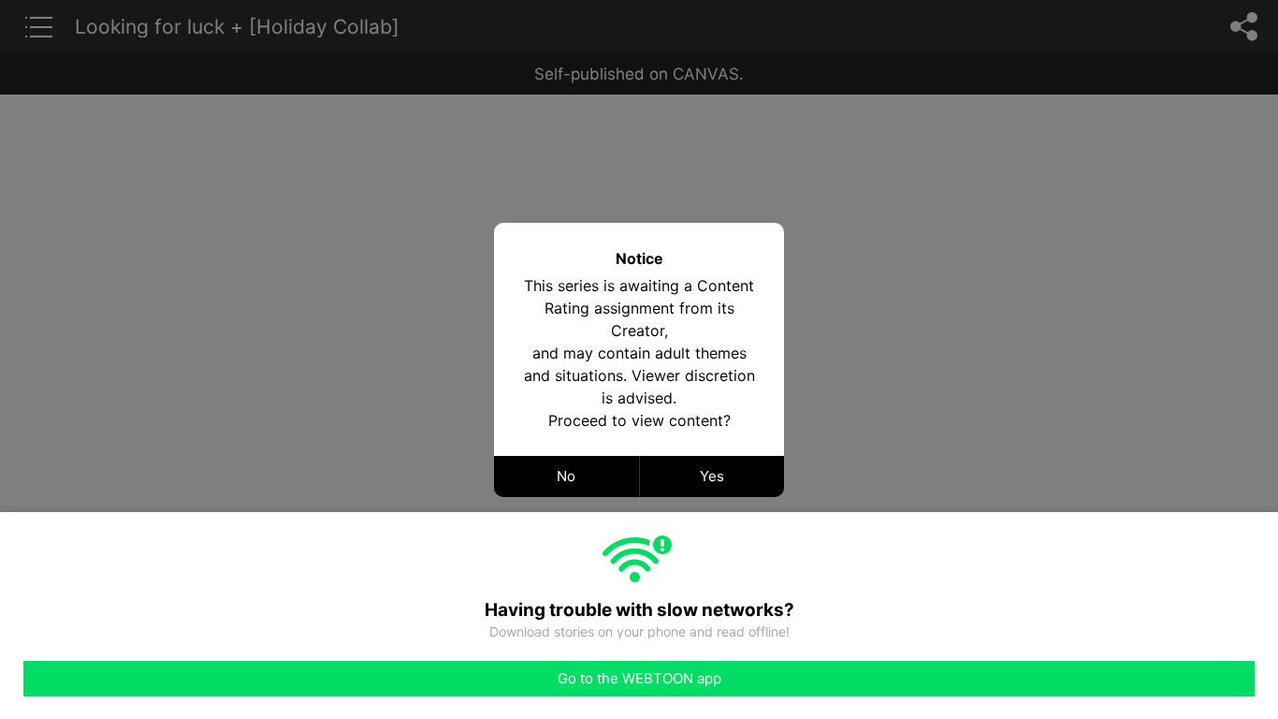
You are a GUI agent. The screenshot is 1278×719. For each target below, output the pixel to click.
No (566, 476)
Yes (712, 476)
